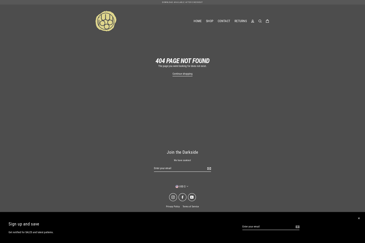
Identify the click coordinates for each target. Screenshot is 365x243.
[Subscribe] (297, 226)
